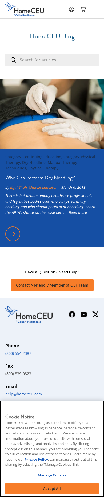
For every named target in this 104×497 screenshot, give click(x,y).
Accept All (52, 488)
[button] (84, 9)
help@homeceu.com (23, 393)
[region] (52, 449)
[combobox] (52, 60)
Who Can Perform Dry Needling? (40, 178)
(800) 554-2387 (18, 353)
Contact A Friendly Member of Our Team (52, 285)
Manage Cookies (52, 475)
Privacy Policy (36, 459)
